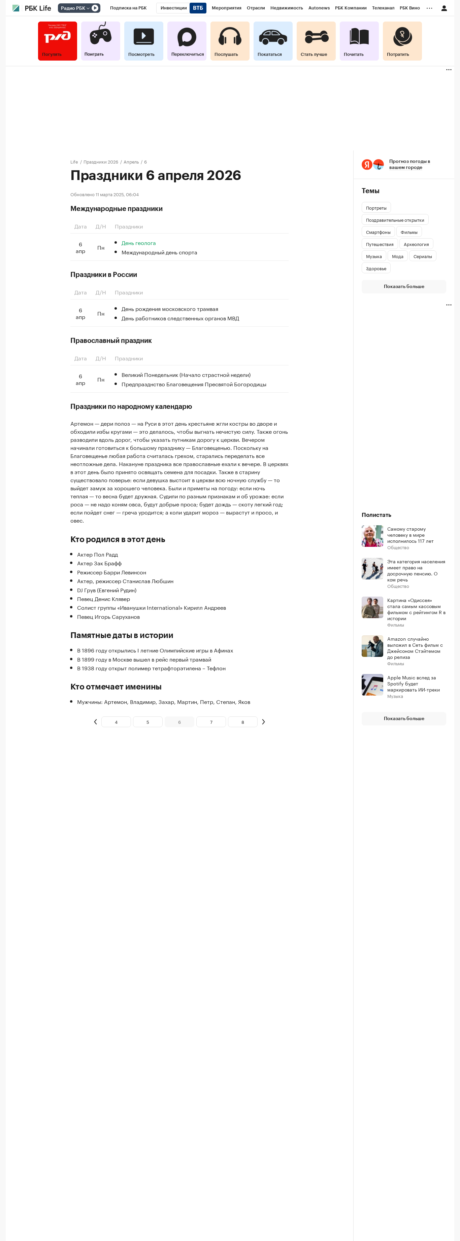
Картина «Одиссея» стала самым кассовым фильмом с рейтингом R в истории (416, 609)
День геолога (139, 242)
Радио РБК (73, 8)
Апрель (131, 161)
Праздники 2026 (101, 161)
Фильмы (395, 624)
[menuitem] (128, 8)
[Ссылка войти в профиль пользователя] (444, 7)
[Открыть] (88, 8)
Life (74, 161)
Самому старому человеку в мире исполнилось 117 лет (410, 534)
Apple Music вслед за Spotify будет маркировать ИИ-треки (413, 683)
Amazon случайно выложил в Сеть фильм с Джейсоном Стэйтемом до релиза (415, 647)
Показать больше (404, 286)
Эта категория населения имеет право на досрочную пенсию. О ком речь (416, 570)
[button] (404, 164)
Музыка (395, 696)
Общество (398, 547)
